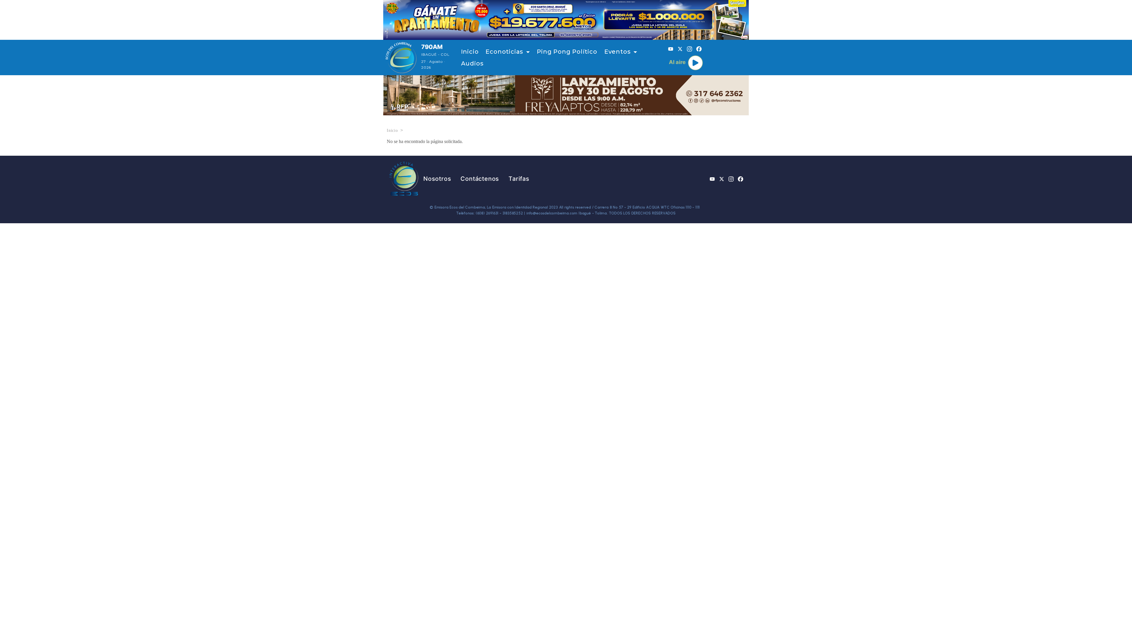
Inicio (470, 51)
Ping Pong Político (567, 51)
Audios (472, 63)
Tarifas (519, 178)
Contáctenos (479, 178)
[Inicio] (401, 57)
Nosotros (437, 178)
